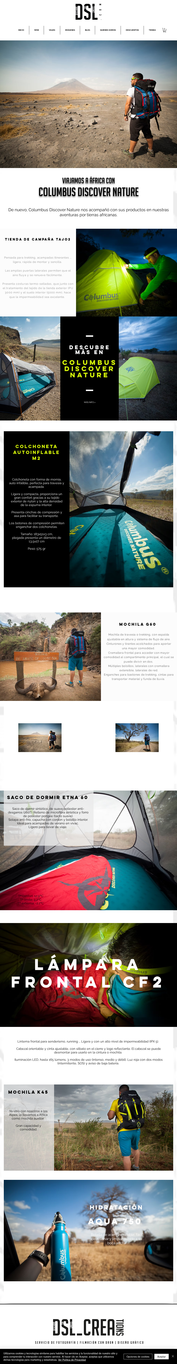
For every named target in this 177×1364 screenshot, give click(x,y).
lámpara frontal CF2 (88, 973)
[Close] (173, 1356)
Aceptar (161, 1356)
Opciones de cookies (138, 1356)
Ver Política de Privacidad (72, 1359)
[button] (164, 30)
